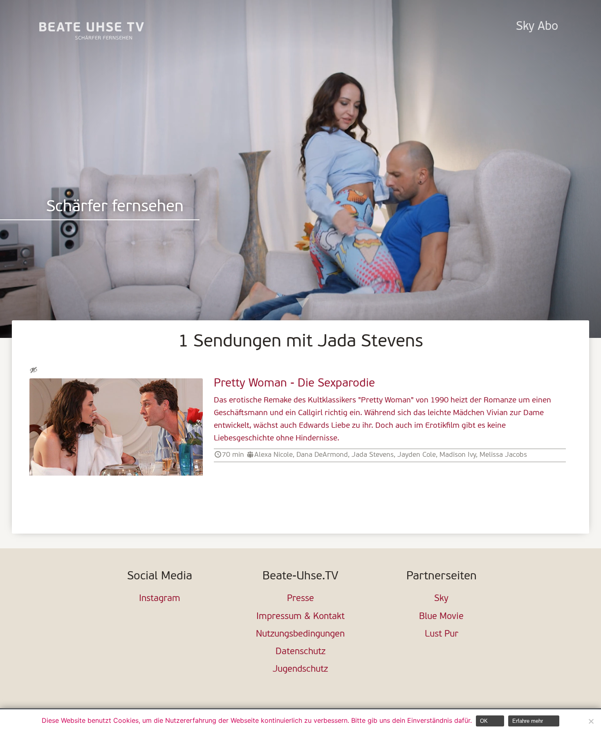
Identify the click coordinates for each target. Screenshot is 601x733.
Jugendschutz (300, 669)
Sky (441, 598)
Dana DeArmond (322, 454)
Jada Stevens (373, 454)
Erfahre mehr (527, 721)
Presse (300, 598)
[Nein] (591, 721)
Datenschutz (300, 652)
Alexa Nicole (273, 454)
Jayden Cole (416, 454)
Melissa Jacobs (503, 454)
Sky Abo (537, 27)
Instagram (159, 598)
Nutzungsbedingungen (300, 634)
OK (484, 721)
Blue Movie (441, 616)
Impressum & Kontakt (300, 616)
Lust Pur (441, 634)
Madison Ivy (458, 454)
